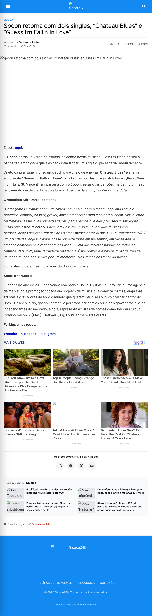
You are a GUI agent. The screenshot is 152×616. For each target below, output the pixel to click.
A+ (119, 44)
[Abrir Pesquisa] (144, 6)
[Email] (92, 466)
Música (8, 20)
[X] (81, 466)
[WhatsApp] (60, 466)
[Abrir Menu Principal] (8, 6)
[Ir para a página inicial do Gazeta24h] (76, 6)
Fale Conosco (85, 582)
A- (111, 44)
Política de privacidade (55, 582)
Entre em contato (41, 524)
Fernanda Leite (29, 42)
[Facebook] (71, 466)
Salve (144, 44)
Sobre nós (106, 582)
